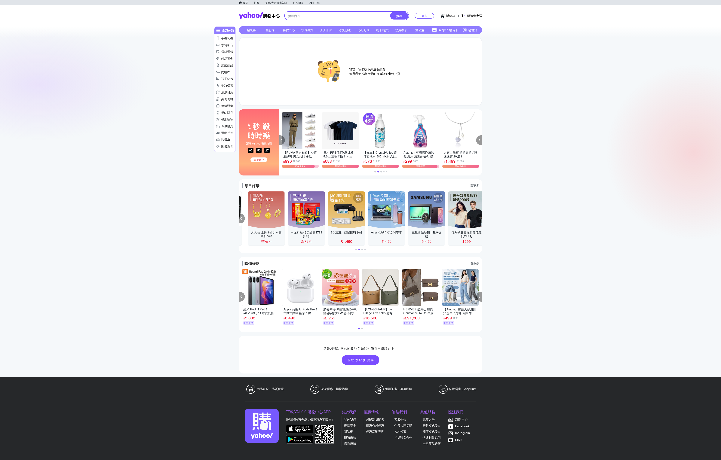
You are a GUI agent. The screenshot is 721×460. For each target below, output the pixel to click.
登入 (424, 16)
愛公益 (419, 30)
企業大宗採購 (403, 425)
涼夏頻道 (345, 30)
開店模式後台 (432, 431)
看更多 (474, 185)
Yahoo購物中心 (259, 15)
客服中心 (400, 419)
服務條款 (350, 437)
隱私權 (348, 431)
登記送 (270, 30)
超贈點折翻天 (375, 419)
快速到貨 (307, 30)
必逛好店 (364, 30)
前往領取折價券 (361, 360)
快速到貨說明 (432, 437)
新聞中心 (461, 419)
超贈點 (472, 30)
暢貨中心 (289, 30)
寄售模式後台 (432, 425)
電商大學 (429, 419)
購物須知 (350, 443)
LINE (459, 439)
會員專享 (401, 30)
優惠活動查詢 (375, 431)
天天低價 (326, 30)
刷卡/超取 (382, 30)
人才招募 (400, 431)
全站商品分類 (432, 443)
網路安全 (350, 425)
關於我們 (350, 419)
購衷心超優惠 (375, 425)
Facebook (462, 426)
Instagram (462, 433)
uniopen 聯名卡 (447, 30)
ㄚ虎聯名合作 (403, 437)
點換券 (251, 30)
